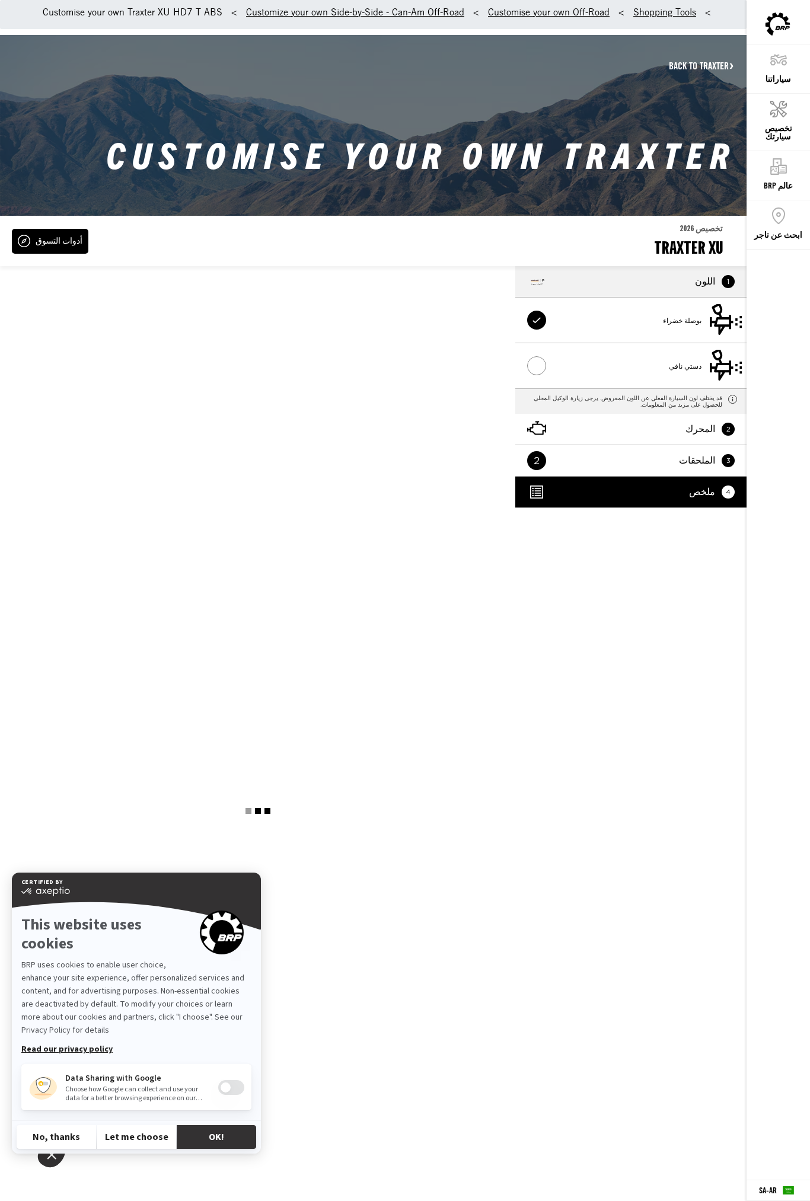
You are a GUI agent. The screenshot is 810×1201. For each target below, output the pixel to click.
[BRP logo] (777, 24)
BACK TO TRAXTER (699, 66)
